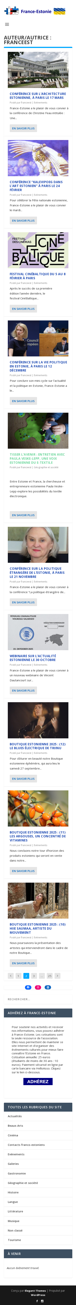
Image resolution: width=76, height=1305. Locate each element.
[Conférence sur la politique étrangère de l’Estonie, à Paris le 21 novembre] (38, 545)
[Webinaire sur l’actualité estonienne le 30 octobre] (38, 632)
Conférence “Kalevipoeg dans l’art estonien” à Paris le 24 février (36, 186)
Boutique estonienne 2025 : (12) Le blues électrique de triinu (38, 746)
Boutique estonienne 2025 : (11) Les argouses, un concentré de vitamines (38, 836)
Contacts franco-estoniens (26, 1145)
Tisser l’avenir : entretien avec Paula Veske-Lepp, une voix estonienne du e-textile (37, 458)
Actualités (15, 1116)
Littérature (15, 1211)
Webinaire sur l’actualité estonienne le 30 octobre (33, 658)
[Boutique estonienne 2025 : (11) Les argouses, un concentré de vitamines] (38, 808)
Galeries (13, 1164)
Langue (13, 1202)
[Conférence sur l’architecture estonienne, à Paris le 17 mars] (38, 70)
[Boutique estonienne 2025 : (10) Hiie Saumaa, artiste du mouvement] (38, 901)
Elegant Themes (35, 1290)
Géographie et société (46, 467)
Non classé (15, 1230)
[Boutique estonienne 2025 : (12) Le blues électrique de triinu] (38, 720)
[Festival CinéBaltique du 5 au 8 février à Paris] (38, 250)
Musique (13, 1221)
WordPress (38, 1295)
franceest (26, 102)
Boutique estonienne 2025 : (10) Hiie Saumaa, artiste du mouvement (38, 928)
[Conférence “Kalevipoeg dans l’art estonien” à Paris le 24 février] (38, 158)
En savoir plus (23, 128)
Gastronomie (17, 1173)
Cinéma (13, 1135)
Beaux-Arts (15, 1125)
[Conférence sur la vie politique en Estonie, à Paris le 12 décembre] (38, 338)
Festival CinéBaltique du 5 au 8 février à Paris (38, 276)
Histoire (13, 1192)
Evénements (40, 102)
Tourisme (14, 1240)
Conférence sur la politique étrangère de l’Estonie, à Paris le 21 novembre (37, 572)
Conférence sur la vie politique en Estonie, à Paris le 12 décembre (38, 366)
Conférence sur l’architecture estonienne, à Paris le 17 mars (38, 96)
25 (49, 976)
